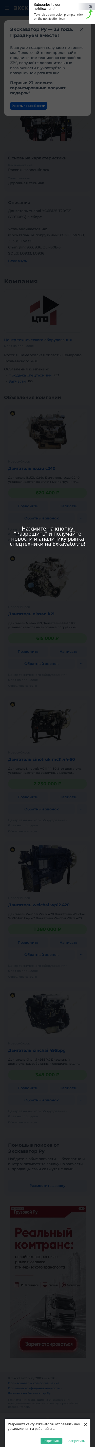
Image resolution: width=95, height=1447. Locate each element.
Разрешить (51, 1440)
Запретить (76, 1440)
